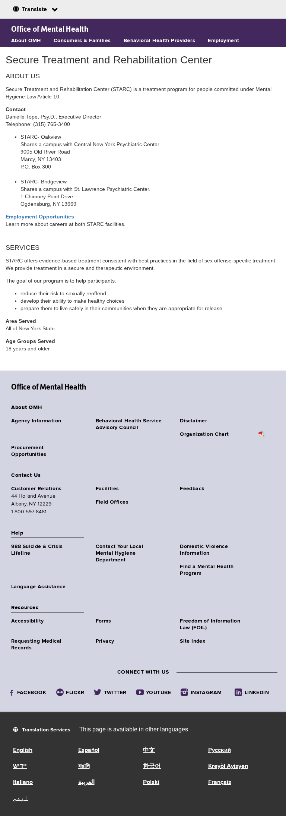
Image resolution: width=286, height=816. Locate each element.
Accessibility (27, 621)
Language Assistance (38, 586)
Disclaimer (193, 420)
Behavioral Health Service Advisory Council (129, 424)
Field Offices (112, 502)
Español (88, 750)
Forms (103, 621)
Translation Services (46, 729)
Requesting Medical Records (36, 644)
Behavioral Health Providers (159, 40)
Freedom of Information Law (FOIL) (210, 624)
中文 (149, 750)
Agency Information (36, 420)
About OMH (26, 40)
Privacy (105, 641)
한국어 (152, 766)
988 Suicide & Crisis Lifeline (37, 550)
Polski (151, 782)
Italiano (23, 782)
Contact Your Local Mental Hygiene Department (120, 553)
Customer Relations (36, 488)
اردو (20, 798)
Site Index (192, 641)
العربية (86, 782)
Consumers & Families (82, 40)
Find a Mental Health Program (206, 570)
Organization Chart (204, 434)
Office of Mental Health (49, 29)
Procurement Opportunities (28, 451)
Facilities (107, 488)
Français (219, 782)
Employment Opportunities (40, 217)
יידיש (20, 766)
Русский (219, 750)
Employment (223, 40)
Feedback (192, 488)
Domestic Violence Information (204, 550)
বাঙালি (84, 766)
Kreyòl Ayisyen (228, 766)
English (22, 750)
